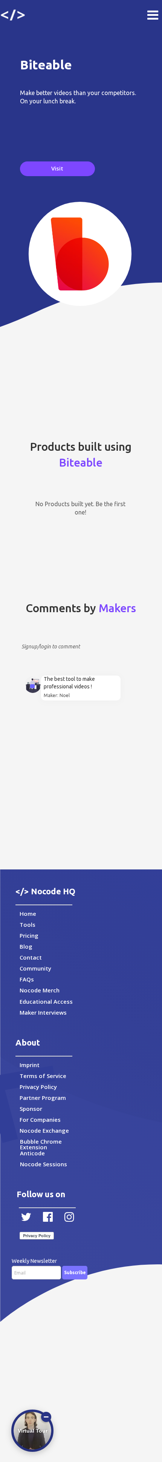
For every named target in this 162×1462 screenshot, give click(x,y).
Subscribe (75, 1272)
